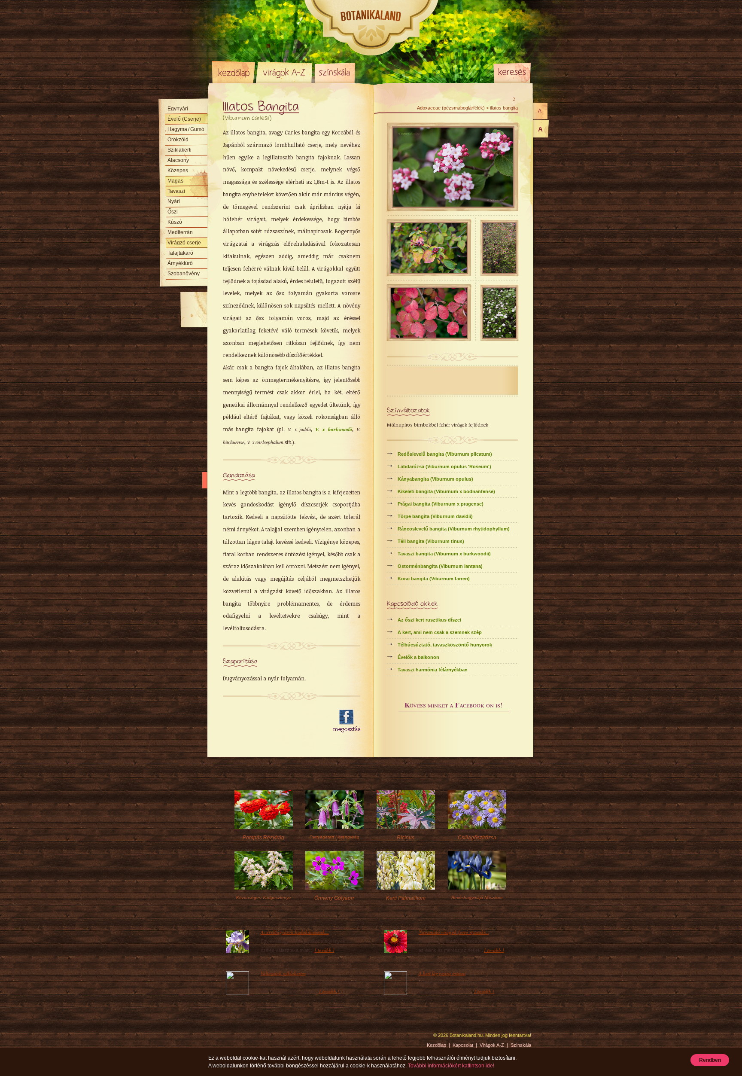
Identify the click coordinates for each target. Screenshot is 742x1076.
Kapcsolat (463, 1045)
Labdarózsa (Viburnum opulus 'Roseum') (444, 466)
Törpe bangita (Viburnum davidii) (435, 516)
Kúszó (174, 222)
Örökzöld (178, 140)
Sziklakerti (179, 150)
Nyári (173, 201)
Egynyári (177, 109)
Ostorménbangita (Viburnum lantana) (440, 566)
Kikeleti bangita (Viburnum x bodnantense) (446, 491)
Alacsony (178, 160)
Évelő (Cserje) (184, 119)
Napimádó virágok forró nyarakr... (454, 932)
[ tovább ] (325, 950)
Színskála (334, 72)
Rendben (710, 1060)
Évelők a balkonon (418, 657)
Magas (175, 181)
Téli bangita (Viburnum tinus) (431, 541)
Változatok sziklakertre (283, 973)
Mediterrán (180, 232)
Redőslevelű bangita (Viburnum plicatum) (445, 454)
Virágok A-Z (284, 72)
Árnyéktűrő (180, 263)
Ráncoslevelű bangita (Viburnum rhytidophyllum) (454, 528)
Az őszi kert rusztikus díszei (429, 619)
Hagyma (185, 129)
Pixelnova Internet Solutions (232, 1038)
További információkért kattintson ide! (451, 1066)
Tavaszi (176, 191)
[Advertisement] (273, 721)
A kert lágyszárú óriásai (442, 973)
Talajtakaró (180, 253)
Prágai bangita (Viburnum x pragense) (441, 503)
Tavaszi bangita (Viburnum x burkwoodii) (444, 553)
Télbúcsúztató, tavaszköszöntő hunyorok (445, 644)
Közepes (177, 171)
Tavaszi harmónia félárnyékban (433, 669)
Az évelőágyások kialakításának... (295, 932)
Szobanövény (183, 274)
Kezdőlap (233, 72)
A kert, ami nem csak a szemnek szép (440, 632)
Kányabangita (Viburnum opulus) (435, 479)
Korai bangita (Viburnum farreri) (434, 578)
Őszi (172, 212)
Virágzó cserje (184, 243)
